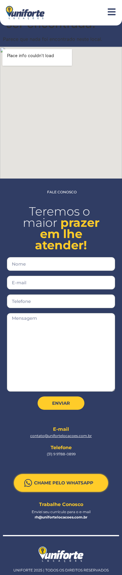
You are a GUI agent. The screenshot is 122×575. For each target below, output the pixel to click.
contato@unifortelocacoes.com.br (61, 435)
